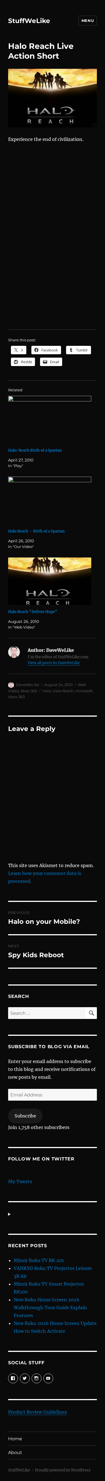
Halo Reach (63, 691)
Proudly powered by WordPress (62, 1470)
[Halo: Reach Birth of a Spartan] (49, 420)
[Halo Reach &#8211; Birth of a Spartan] (49, 500)
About (15, 1452)
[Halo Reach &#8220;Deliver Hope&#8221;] (49, 581)
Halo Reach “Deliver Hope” (32, 611)
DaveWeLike (27, 684)
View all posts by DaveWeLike (54, 662)
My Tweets (20, 1181)
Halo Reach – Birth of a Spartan (36, 531)
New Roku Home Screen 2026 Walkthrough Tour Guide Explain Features (50, 1307)
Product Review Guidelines (37, 1412)
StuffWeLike (29, 21)
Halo (46, 691)
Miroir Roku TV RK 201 (39, 1260)
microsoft (83, 691)
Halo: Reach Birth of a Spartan (35, 450)
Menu (87, 20)
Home (15, 1438)
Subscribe (25, 1116)
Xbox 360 (28, 691)
